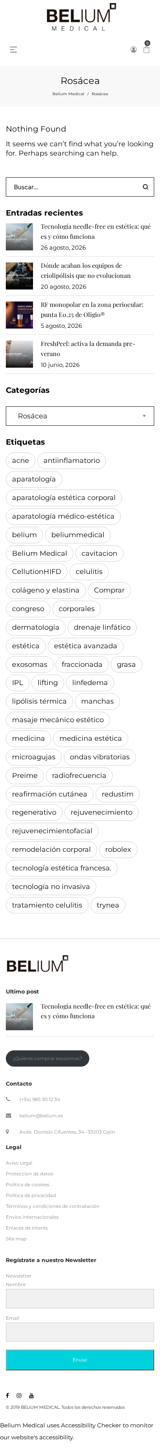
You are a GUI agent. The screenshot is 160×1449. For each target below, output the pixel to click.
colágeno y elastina (46, 590)
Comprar (109, 590)
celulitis (89, 571)
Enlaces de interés (27, 1228)
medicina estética (90, 738)
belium (24, 535)
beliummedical (77, 535)
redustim (118, 794)
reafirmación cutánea (49, 794)
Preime (25, 775)
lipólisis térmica (39, 701)
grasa (126, 664)
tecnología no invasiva (51, 886)
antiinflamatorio (71, 460)
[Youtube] (31, 1395)
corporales (77, 609)
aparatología (34, 479)
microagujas (34, 757)
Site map (16, 1239)
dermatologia (35, 627)
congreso (28, 609)
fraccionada (82, 664)
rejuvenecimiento (101, 812)
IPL (17, 682)
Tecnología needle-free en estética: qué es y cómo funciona (96, 231)
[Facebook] (7, 1395)
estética (26, 646)
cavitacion (99, 553)
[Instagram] (19, 1395)
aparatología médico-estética (63, 516)
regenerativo (34, 812)
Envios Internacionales (32, 1217)
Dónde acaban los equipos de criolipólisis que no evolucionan (86, 270)
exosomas (29, 664)
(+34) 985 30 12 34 (39, 1099)
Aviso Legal (19, 1163)
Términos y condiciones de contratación (52, 1206)
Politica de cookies (27, 1184)
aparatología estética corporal (64, 497)
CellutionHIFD (36, 571)
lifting (48, 682)
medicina (28, 738)
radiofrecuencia (79, 775)
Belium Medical (68, 93)
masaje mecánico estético (58, 720)
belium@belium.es (41, 1115)
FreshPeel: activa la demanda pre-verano (88, 348)
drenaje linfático (102, 627)
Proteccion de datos (29, 1174)
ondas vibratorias (100, 757)
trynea (108, 905)
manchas (97, 701)
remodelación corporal (51, 849)
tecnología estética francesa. (61, 868)
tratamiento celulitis (47, 905)
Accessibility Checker (91, 1425)
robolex (118, 849)
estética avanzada (85, 646)
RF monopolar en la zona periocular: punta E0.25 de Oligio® (92, 309)
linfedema (90, 682)
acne (20, 460)
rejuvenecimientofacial (52, 831)
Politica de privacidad (31, 1195)
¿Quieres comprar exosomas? (47, 1058)
